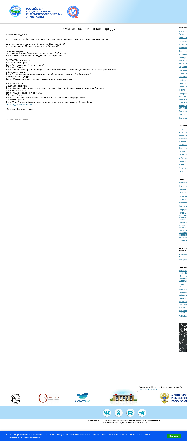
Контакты (183, 111)
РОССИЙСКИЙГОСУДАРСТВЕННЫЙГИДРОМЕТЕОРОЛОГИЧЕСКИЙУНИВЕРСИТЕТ (44, 13)
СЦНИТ (182, 90)
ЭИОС (181, 171)
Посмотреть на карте (148, 389)
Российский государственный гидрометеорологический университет (131, 420)
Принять (173, 436)
